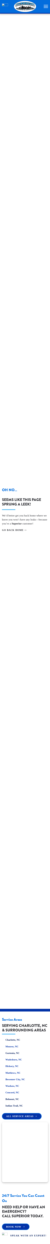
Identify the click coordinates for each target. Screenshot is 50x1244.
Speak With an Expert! (28, 1235)
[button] (46, 6)
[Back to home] (25, 6)
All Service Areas (19, 1116)
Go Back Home (12, 530)
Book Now (13, 1226)
